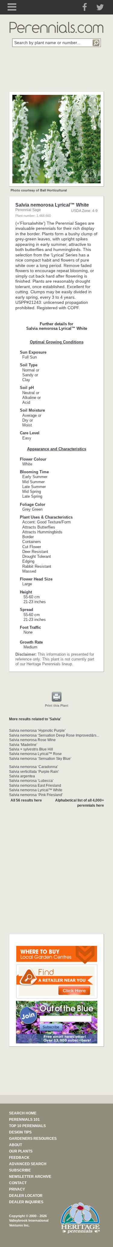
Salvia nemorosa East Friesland (35, 785)
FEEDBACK (19, 1157)
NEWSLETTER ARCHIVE (30, 1177)
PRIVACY (17, 1189)
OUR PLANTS (21, 1151)
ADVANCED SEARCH (27, 1164)
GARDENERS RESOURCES (33, 1138)
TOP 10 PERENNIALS (27, 1126)
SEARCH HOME (22, 1113)
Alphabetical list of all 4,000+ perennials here (79, 803)
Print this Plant (56, 705)
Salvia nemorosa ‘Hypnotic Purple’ (37, 730)
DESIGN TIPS (20, 1132)
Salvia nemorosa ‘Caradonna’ (33, 767)
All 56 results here (26, 800)
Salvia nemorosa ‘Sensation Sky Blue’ (40, 759)
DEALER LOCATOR (25, 1196)
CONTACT (18, 1183)
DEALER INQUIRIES (26, 1202)
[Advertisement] (56, 73)
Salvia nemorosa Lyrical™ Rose (35, 754)
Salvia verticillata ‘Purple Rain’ (34, 772)
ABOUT (15, 1145)
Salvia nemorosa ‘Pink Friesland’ (36, 795)
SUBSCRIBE (20, 1170)
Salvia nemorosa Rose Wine (32, 740)
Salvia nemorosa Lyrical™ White (35, 790)
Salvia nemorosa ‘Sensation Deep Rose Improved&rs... (54, 735)
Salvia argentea (22, 776)
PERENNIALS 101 (24, 1119)
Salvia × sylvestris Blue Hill (31, 749)
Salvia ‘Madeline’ (23, 745)
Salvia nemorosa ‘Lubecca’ (31, 781)
